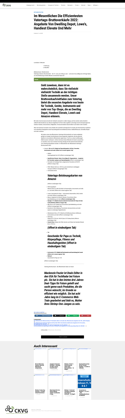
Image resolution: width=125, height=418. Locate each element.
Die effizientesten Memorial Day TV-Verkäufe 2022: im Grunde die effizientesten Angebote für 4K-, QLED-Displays (62, 320)
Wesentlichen (58, 330)
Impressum (33, 409)
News (89, 5)
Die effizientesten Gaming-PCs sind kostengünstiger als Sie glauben (51, 325)
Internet (83, 5)
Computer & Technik (53, 5)
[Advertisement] (62, 46)
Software (95, 5)
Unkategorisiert (30, 5)
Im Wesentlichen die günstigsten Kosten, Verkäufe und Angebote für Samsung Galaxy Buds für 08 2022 (59, 326)
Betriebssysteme (41, 5)
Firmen (77, 5)
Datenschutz (38, 409)
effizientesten (51, 330)
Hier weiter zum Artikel (39, 312)
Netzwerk (70, 5)
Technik (63, 5)
